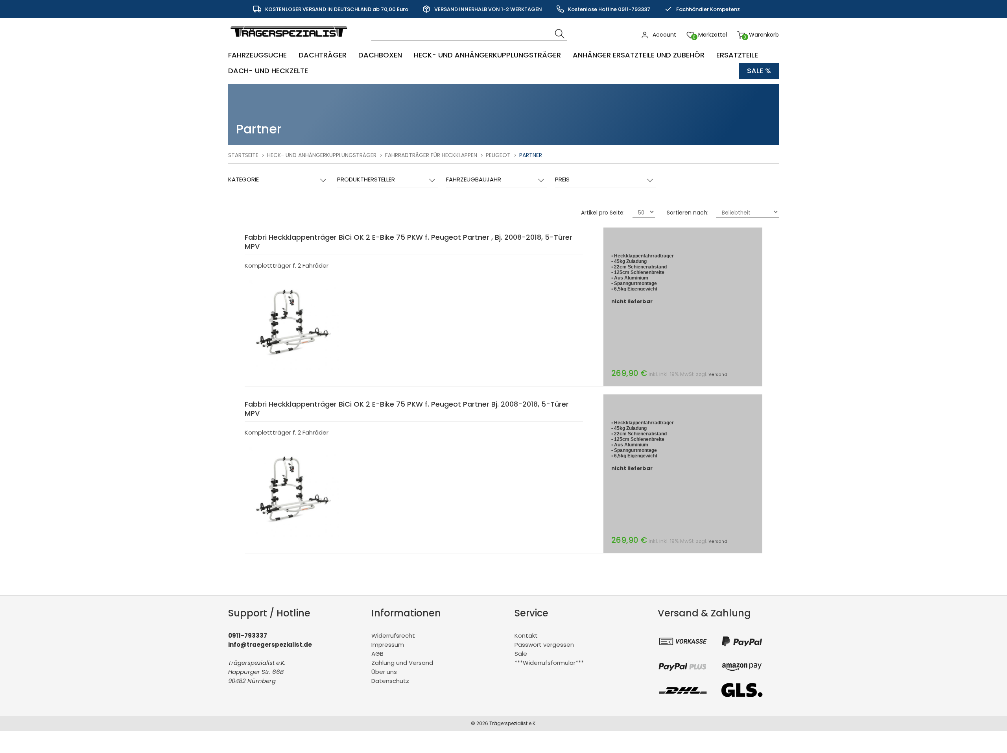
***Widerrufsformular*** (549, 663)
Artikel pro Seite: (603, 212)
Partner (530, 155)
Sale (521, 653)
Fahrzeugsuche (257, 55)
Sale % (759, 71)
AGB (377, 653)
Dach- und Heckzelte (268, 71)
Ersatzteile (737, 55)
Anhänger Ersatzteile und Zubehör (639, 55)
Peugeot (498, 155)
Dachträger (323, 55)
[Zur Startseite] (290, 41)
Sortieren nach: (687, 212)
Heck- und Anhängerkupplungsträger (487, 55)
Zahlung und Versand (402, 663)
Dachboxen (380, 55)
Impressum (387, 644)
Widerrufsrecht (393, 635)
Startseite (243, 155)
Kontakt (526, 635)
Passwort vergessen (544, 644)
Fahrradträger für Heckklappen (431, 155)
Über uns (384, 672)
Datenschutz (390, 681)
